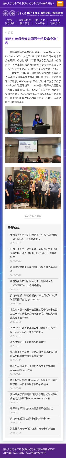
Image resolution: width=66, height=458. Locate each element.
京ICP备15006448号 (35, 453)
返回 (10, 32)
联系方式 (55, 23)
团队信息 (25, 23)
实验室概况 (25, 20)
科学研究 (55, 20)
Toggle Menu (60, 3)
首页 (9, 20)
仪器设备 (9, 23)
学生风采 (40, 23)
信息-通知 (40, 20)
